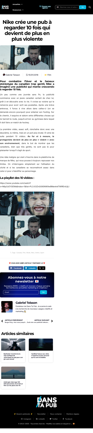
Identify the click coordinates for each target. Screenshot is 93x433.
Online (37, 253)
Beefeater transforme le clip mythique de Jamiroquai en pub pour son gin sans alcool (13, 356)
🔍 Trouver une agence (45, 7)
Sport (42, 253)
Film (49, 75)
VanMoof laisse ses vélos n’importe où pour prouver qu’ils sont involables (40, 355)
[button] (90, 7)
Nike (32, 253)
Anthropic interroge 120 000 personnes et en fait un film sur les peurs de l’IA (13, 383)
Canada (19, 253)
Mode (28, 253)
